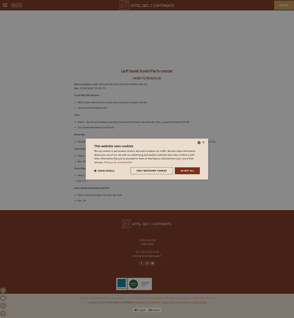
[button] (104, 170)
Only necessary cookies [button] (152, 170)
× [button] (203, 142)
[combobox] (199, 142)
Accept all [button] (187, 170)
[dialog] (147, 158)
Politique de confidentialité (118, 162)
